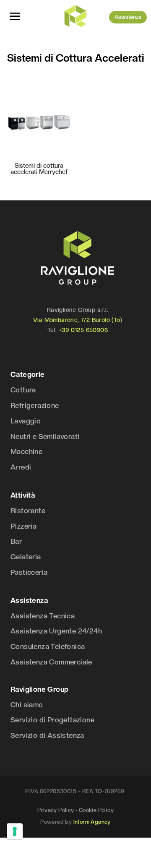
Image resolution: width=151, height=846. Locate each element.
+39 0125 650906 (83, 330)
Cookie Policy (96, 810)
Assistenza (128, 17)
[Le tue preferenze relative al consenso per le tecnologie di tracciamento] (15, 831)
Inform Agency (92, 822)
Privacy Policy (55, 810)
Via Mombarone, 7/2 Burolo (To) (77, 320)
